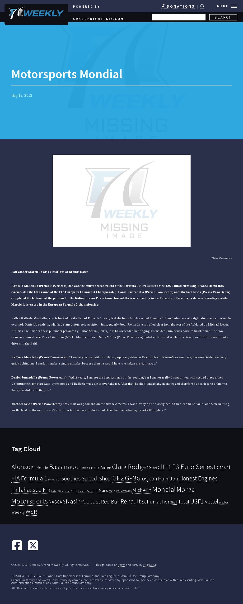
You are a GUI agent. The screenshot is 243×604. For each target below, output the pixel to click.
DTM (154, 468)
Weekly (18, 512)
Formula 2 (54, 479)
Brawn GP (86, 468)
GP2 (118, 478)
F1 (168, 467)
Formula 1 (34, 478)
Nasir (73, 501)
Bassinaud (64, 466)
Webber (223, 502)
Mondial (164, 489)
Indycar (65, 491)
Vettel (211, 501)
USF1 (197, 501)
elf (161, 467)
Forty (121, 564)
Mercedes (126, 491)
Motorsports (29, 501)
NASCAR (57, 502)
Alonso (20, 467)
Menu (223, 6)
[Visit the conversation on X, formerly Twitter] (33, 549)
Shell (173, 502)
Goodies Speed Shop (86, 478)
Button (106, 467)
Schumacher (155, 501)
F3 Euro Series (192, 466)
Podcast (90, 501)
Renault (131, 501)
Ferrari (222, 467)
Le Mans (100, 490)
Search (223, 17)
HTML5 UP (150, 564)
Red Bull (110, 501)
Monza (186, 489)
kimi (74, 490)
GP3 (130, 478)
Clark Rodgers (131, 466)
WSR (31, 511)
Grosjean (147, 478)
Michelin (141, 490)
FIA (15, 478)
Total (183, 501)
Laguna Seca (85, 491)
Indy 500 (56, 491)
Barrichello (39, 467)
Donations (180, 6)
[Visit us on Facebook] (17, 549)
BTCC (97, 468)
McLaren (114, 491)
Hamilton (168, 478)
